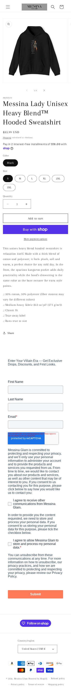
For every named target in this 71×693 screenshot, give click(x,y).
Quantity (7, 196)
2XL (58, 178)
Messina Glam (21, 678)
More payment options (35, 239)
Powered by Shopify (38, 678)
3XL (9, 187)
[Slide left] (26, 90)
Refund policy (58, 678)
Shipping (7, 137)
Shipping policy (56, 684)
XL (44, 178)
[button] (8, 7)
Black (10, 162)
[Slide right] (44, 90)
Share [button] (10, 333)
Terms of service (36, 684)
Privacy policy (17, 684)
